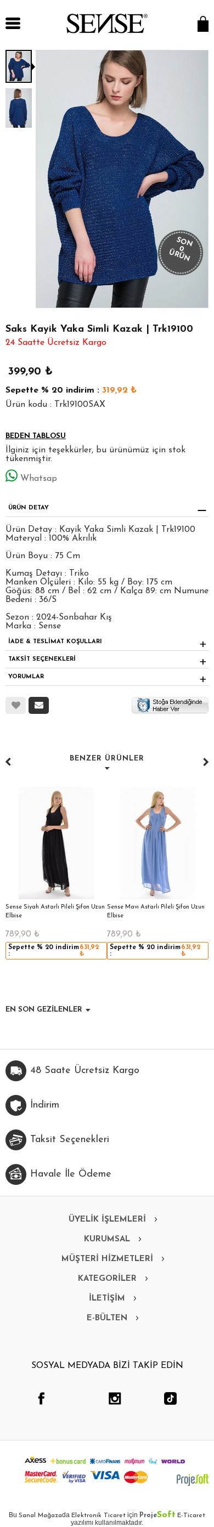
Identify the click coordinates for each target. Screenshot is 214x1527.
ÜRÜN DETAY (28, 508)
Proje (157, 1515)
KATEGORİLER (107, 1279)
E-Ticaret (191, 1515)
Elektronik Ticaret (98, 1515)
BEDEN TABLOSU (35, 436)
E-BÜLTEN (107, 1318)
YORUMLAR (26, 677)
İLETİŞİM (107, 1299)
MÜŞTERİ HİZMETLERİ (107, 1259)
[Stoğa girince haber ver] (170, 704)
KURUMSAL (107, 1239)
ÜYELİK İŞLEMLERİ (107, 1220)
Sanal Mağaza (40, 1515)
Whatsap (38, 478)
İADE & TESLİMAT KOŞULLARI (55, 642)
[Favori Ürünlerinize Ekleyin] (15, 705)
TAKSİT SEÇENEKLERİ (42, 659)
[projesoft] (193, 1480)
